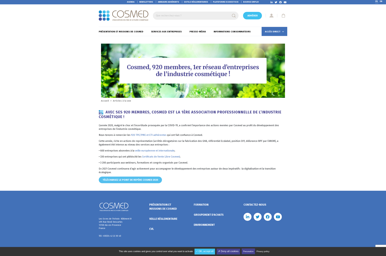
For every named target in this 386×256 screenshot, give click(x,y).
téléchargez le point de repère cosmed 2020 (130, 179)
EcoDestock (225, 2)
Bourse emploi (251, 2)
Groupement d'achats (209, 214)
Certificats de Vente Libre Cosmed (161, 156)
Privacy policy (262, 251)
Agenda (130, 2)
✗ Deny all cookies (228, 251)
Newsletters (146, 2)
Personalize (248, 251)
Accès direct (273, 31)
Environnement (204, 225)
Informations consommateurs (233, 31)
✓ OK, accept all (205, 251)
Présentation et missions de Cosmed (121, 31)
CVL (151, 229)
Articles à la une (122, 101)
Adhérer (252, 15)
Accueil (105, 101)
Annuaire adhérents (168, 2)
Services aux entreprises (167, 31)
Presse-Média (198, 31)
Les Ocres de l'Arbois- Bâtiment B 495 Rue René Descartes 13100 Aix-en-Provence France (115, 223)
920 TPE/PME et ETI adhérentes (148, 135)
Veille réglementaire (163, 219)
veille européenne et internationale (154, 150)
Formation (201, 204)
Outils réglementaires (196, 2)
